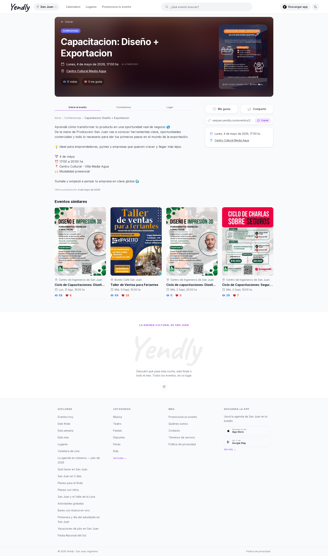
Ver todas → (120, 458)
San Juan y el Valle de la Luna (76, 496)
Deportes (119, 437)
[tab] (78, 107)
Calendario (73, 6)
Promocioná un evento (183, 416)
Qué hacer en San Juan (72, 469)
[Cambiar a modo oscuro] (315, 6)
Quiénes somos (178, 423)
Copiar (265, 120)
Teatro (117, 423)
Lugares (91, 6)
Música (117, 416)
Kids (115, 451)
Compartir (259, 109)
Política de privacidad (182, 444)
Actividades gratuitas (71, 503)
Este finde (64, 423)
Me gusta (224, 109)
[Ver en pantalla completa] (243, 57)
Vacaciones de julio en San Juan (78, 528)
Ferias (117, 444)
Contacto (174, 430)
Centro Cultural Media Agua (86, 71)
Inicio (58, 117)
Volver (69, 21)
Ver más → (230, 449)
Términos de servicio (182, 437)
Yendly (19, 6)
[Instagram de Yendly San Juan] (164, 386)
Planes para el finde (70, 483)
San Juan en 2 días (69, 476)
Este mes (63, 437)
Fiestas (117, 430)
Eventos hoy (65, 416)
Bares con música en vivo (74, 510)
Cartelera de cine (69, 451)
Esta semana (65, 430)
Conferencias (70, 30)
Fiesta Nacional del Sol (72, 535)
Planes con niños (68, 489)
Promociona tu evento (116, 6)
